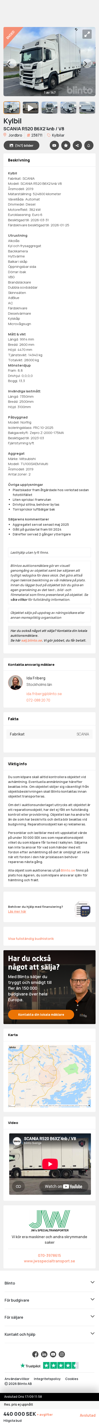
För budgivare (17, 1300)
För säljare (14, 1317)
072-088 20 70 (38, 700)
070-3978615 (49, 1255)
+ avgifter (45, 1414)
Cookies (71, 1379)
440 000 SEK (20, 1413)
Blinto (10, 1283)
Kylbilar (57, 135)
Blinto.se (68, 870)
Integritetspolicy (47, 1379)
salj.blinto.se (31, 640)
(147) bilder (24, 145)
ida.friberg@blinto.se (44, 693)
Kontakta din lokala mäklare (41, 1014)
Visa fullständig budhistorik (31, 938)
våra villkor (18, 599)
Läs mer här (17, 911)
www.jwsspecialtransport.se (49, 1261)
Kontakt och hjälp (20, 1334)
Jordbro (15, 135)
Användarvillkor (17, 1379)
